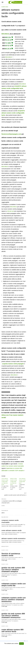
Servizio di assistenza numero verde (10, 554)
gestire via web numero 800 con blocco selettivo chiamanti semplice (13, 569)
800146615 (5, 34)
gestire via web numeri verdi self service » (15, 495)
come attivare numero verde (11, 530)
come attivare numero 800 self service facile (12, 630)
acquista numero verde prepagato (13, 363)
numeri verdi (4, 6)
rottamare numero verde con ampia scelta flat (13, 584)
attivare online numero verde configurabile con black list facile (13, 481)
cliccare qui (10, 211)
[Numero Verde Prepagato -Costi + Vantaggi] (15, 2)
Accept (21, 643)
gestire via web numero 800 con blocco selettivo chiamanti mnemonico (13, 615)
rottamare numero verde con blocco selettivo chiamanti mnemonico (13, 599)
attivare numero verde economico (13, 538)
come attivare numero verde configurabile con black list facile (4, 481)
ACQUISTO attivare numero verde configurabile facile (13, 113)
